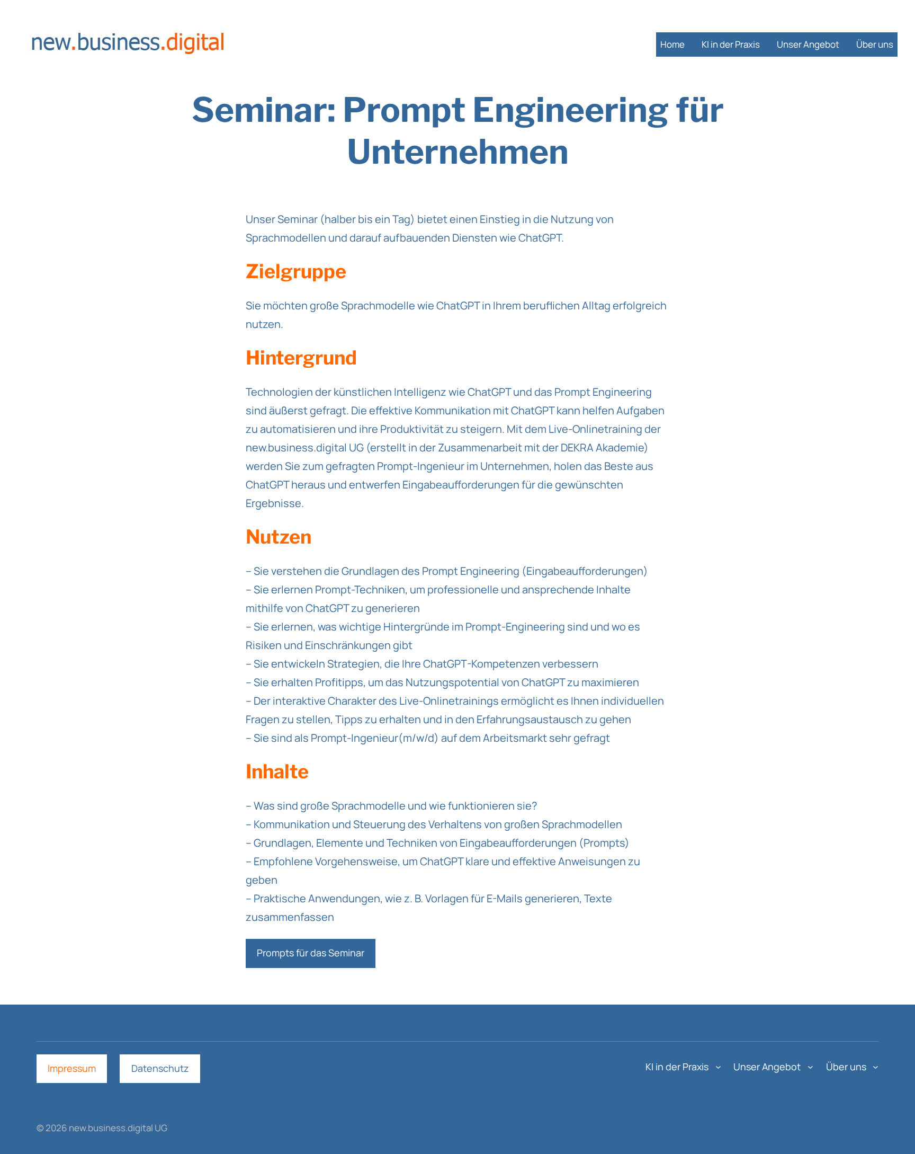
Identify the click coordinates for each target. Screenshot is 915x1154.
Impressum (72, 1068)
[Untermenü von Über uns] (875, 1067)
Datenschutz (160, 1068)
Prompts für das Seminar (310, 952)
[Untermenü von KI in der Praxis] (718, 1067)
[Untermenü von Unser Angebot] (810, 1067)
